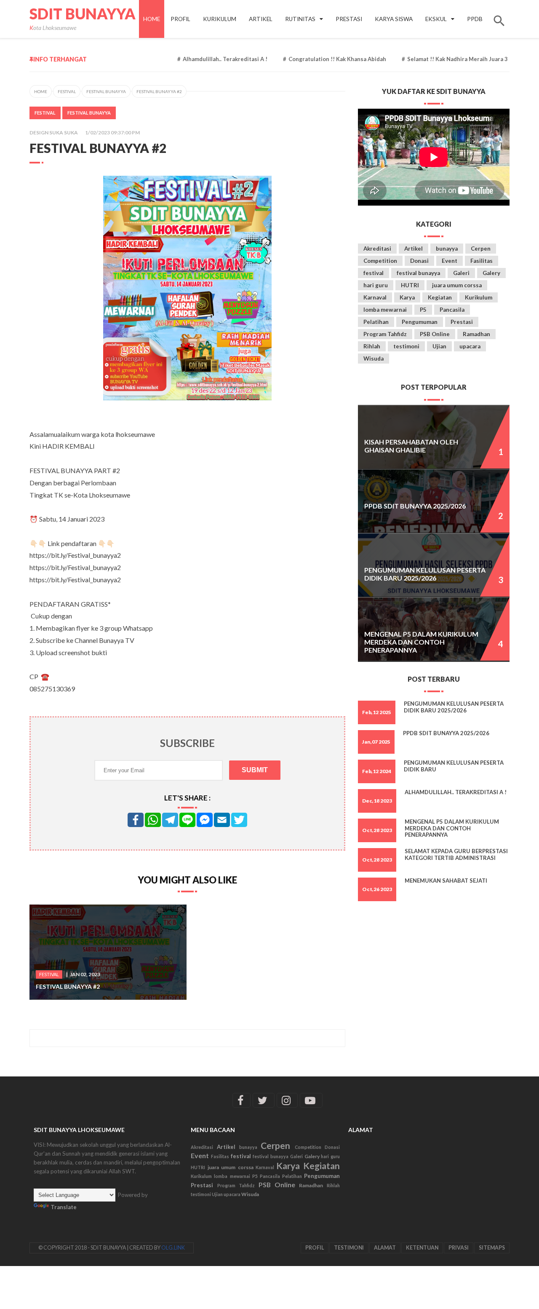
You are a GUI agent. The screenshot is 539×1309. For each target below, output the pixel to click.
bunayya (447, 248)
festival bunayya (106, 91)
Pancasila (452, 309)
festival (67, 91)
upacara (469, 346)
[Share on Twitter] (239, 820)
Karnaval (375, 297)
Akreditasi (377, 248)
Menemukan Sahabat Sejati (446, 880)
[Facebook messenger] (205, 820)
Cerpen (481, 248)
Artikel (413, 248)
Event (449, 260)
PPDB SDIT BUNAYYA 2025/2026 (415, 506)
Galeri (461, 273)
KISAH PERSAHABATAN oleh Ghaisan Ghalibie (411, 446)
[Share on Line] (187, 820)
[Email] (222, 820)
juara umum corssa (457, 285)
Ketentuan (422, 1248)
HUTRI (410, 285)
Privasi (458, 1248)
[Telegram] (170, 820)
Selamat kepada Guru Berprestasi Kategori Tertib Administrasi (456, 854)
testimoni (406, 346)
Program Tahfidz (385, 334)
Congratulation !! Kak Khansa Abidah (317, 59)
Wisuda (373, 358)
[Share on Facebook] (136, 820)
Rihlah (371, 346)
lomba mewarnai (385, 309)
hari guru (375, 285)
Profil (314, 1248)
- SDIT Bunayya (106, 1248)
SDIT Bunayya (82, 13)
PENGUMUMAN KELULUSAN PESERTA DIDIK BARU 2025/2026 (425, 574)
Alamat (385, 1248)
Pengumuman (420, 322)
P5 (423, 309)
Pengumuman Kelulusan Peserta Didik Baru (454, 766)
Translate (64, 1207)
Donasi (419, 260)
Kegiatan (440, 297)
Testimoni (349, 1248)
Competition (380, 260)
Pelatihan (376, 322)
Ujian (439, 346)
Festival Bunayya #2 (68, 986)
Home (151, 19)
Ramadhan (476, 334)
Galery (491, 273)
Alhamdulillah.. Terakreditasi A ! (204, 59)
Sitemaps (492, 1248)
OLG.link (173, 1248)
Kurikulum (478, 297)
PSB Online (435, 334)
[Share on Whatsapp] (153, 820)
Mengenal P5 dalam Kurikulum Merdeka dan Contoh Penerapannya (421, 642)
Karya (407, 297)
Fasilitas (481, 260)
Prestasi (462, 322)
